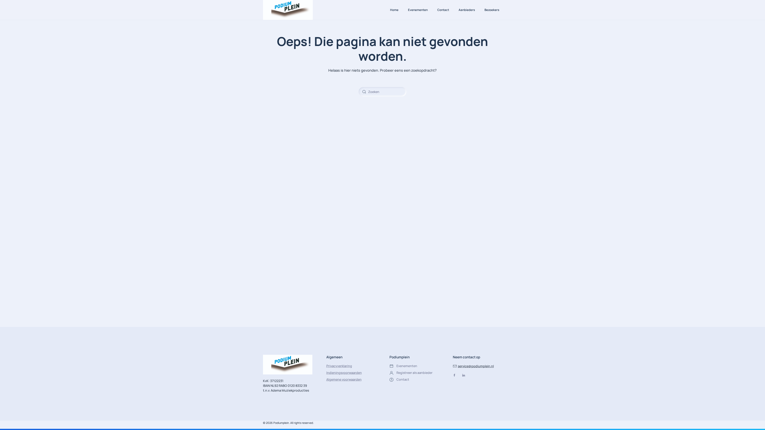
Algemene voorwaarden (344, 379)
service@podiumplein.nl (476, 366)
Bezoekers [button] (491, 10)
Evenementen (418, 10)
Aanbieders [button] (467, 10)
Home (394, 10)
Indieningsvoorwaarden (344, 372)
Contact (443, 10)
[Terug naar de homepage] (288, 10)
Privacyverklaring (339, 366)
